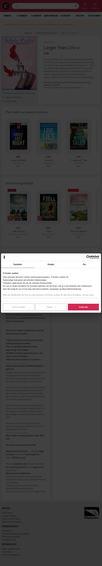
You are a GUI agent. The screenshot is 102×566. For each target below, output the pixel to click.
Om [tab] (84, 264)
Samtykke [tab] (17, 264)
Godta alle (83, 307)
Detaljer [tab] (51, 264)
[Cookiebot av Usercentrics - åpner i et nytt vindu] (88, 257)
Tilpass (49, 307)
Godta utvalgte (18, 307)
